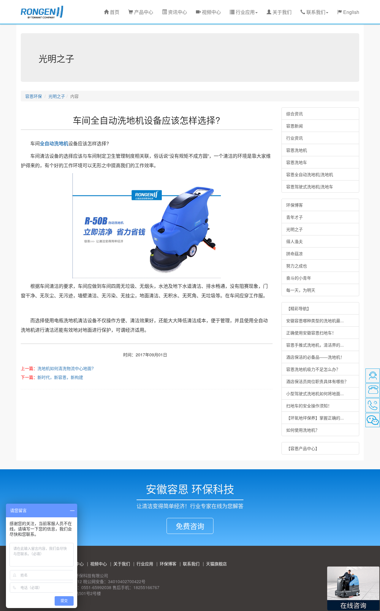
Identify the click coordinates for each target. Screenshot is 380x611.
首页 (114, 12)
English (350, 12)
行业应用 (145, 564)
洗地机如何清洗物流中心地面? (65, 368)
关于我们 (281, 12)
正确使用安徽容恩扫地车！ (311, 333)
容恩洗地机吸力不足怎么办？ (313, 369)
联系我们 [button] (315, 12)
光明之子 (56, 96)
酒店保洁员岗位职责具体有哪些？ (317, 381)
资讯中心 (177, 12)
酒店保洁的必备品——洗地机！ (315, 357)
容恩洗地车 (296, 162)
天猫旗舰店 (216, 564)
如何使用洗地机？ (302, 430)
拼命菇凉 (294, 253)
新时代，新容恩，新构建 (60, 377)
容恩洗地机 (296, 150)
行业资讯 (294, 138)
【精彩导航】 (298, 308)
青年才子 (294, 217)
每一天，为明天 (300, 290)
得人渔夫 (294, 241)
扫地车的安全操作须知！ (309, 406)
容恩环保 (33, 96)
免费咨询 (190, 526)
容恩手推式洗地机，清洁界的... (315, 345)
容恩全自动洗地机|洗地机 (309, 174)
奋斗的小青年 (298, 278)
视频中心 (211, 12)
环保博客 (294, 205)
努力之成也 (296, 266)
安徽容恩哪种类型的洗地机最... (315, 320)
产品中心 (143, 12)
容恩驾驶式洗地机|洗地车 (309, 186)
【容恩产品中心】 (302, 448)
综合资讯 (294, 114)
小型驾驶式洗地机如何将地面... (315, 393)
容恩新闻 (294, 126)
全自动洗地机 (54, 143)
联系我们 (191, 564)
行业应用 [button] (245, 12)
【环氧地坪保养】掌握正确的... (315, 418)
